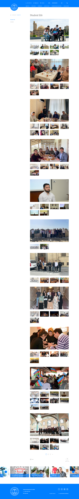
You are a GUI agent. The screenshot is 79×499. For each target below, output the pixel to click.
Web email (26, 493)
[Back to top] (67, 458)
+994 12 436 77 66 (27, 491)
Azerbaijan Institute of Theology (14, 7)
